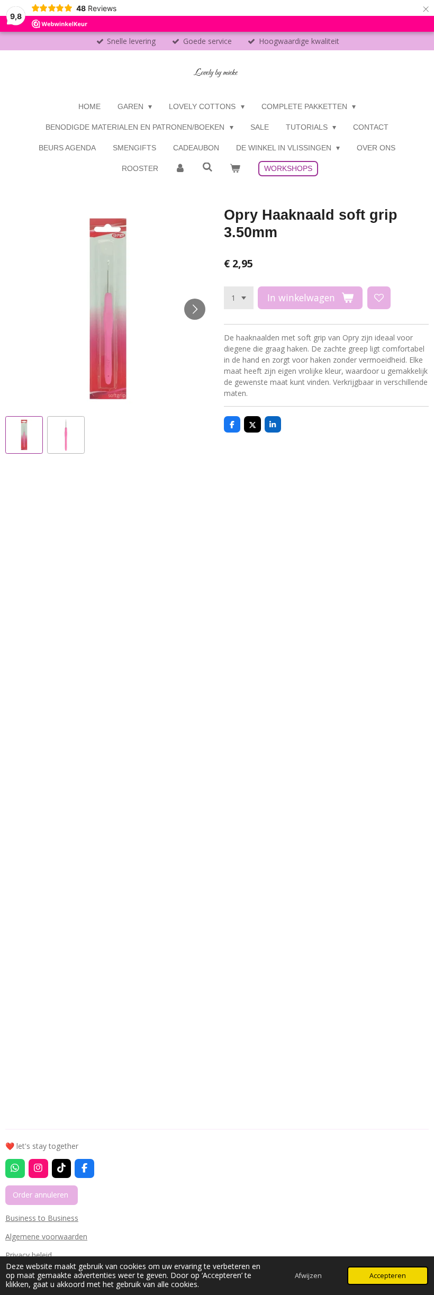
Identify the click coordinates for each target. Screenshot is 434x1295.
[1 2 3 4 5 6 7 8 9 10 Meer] (239, 298)
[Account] (180, 168)
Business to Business (41, 1218)
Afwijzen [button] (308, 1275)
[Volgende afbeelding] (194, 309)
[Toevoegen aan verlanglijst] (379, 298)
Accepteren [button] (387, 1275)
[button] (24, 435)
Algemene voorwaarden (46, 1236)
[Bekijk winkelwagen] (235, 168)
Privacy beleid (29, 1255)
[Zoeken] (207, 167)
